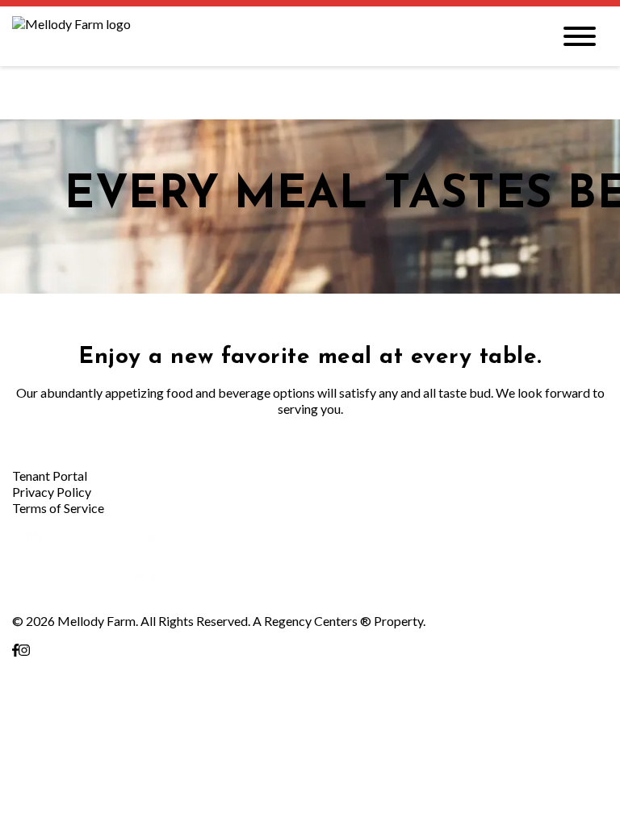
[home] (269, 36)
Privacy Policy (51, 491)
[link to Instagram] (24, 649)
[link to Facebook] (15, 649)
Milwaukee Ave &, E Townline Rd (101, 666)
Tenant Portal (49, 475)
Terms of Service (58, 507)
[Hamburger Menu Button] (579, 36)
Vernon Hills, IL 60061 (73, 682)
